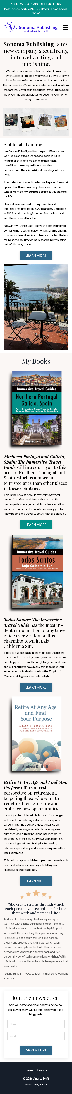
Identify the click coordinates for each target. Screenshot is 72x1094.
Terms (29, 1070)
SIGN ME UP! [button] (36, 1050)
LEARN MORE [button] (36, 256)
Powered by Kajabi (36, 1084)
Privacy (42, 1070)
